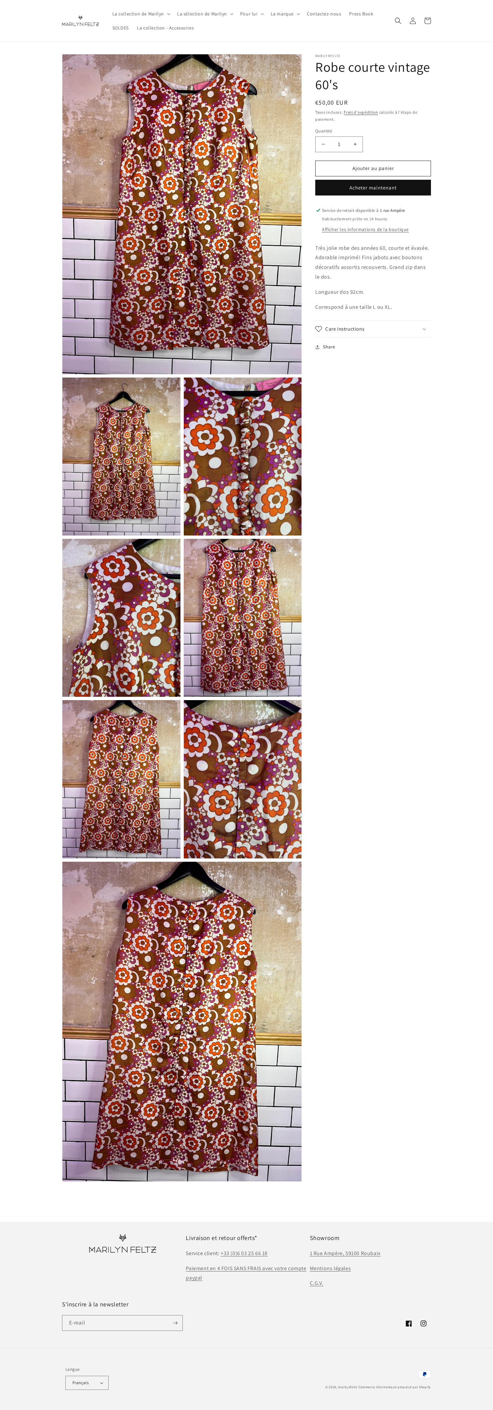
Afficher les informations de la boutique (365, 229)
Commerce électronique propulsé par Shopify (395, 1387)
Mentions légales (330, 1268)
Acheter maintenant (373, 187)
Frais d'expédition (361, 112)
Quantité (323, 131)
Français (80, 1383)
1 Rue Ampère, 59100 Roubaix (345, 1253)
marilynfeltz (347, 1387)
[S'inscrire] (175, 1323)
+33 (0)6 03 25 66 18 (244, 1253)
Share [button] (329, 347)
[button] (140, 14)
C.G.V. (317, 1283)
